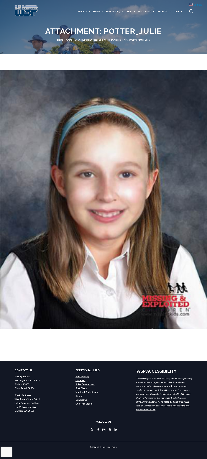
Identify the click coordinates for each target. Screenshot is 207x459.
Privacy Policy (82, 376)
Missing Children (112, 39)
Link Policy (81, 380)
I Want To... (163, 11)
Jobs (176, 11)
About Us (82, 11)
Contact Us (81, 399)
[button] (190, 11)
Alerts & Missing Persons (88, 39)
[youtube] (110, 430)
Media (96, 11)
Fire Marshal (144, 11)
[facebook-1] (98, 430)
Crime (129, 11)
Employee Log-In (84, 403)
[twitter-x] (92, 430)
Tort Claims (81, 388)
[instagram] (104, 430)
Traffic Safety (113, 11)
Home (60, 39)
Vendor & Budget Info (87, 392)
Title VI (79, 395)
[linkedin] (115, 430)
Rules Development (85, 384)
